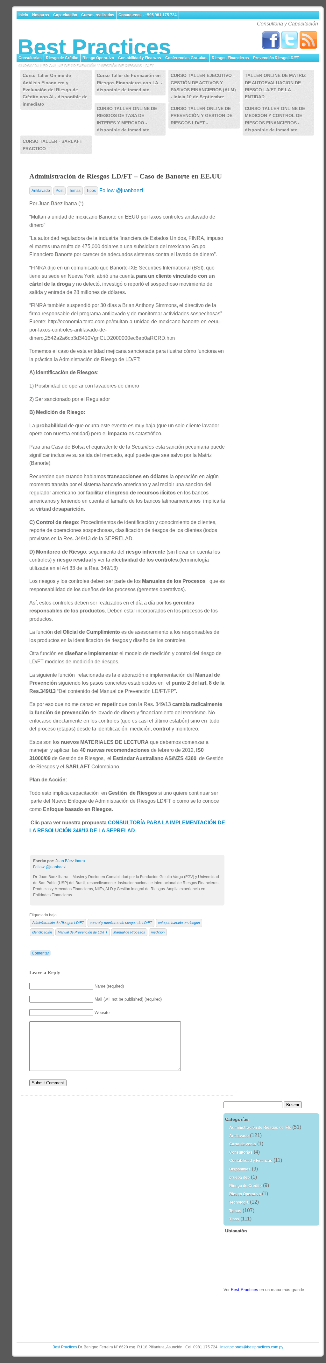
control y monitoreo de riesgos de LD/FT (121, 923)
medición (158, 932)
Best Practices (94, 47)
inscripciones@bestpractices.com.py (251, 1347)
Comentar (40, 953)
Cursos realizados (97, 15)
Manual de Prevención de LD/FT (83, 932)
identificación (42, 932)
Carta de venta (242, 1144)
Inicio (23, 15)
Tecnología (239, 1202)
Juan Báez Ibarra (70, 861)
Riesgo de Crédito (62, 58)
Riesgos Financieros (230, 58)
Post (59, 190)
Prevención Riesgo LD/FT (276, 58)
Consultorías (30, 58)
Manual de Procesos (129, 932)
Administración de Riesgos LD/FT (58, 923)
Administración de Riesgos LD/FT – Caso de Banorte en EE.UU (125, 176)
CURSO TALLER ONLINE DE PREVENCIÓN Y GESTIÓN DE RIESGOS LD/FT (86, 65)
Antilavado (41, 190)
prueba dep (239, 1177)
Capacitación (65, 15)
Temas (75, 190)
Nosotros (40, 15)
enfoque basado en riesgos (179, 923)
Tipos (91, 190)
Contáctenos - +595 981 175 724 (147, 15)
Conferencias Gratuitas (186, 58)
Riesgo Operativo (98, 58)
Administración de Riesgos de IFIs (260, 1127)
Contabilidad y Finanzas (139, 58)
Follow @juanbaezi (121, 190)
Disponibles (240, 1169)
